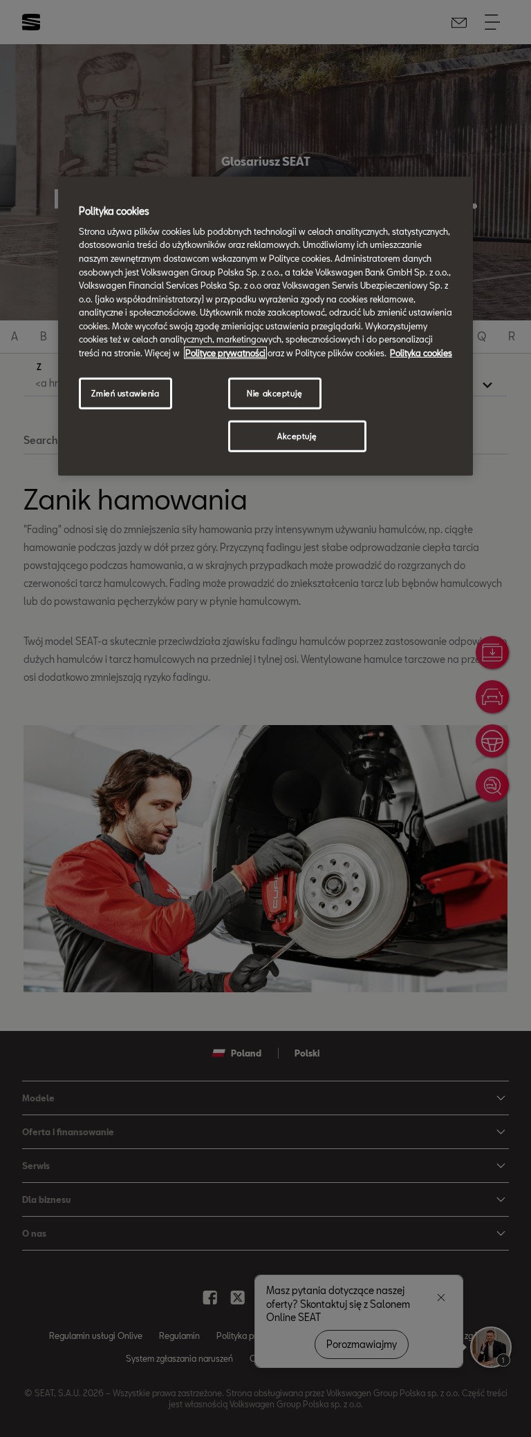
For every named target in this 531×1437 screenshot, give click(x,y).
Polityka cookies (421, 353)
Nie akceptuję (274, 392)
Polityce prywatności (225, 353)
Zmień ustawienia (125, 392)
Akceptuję (297, 435)
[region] (265, 326)
